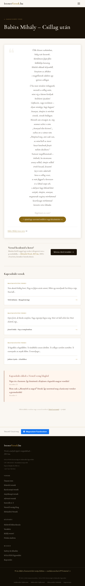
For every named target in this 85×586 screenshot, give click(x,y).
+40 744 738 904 (9, 469)
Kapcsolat (8, 560)
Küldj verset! (9, 533)
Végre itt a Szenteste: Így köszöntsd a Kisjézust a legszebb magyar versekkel (39, 381)
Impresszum (67, 582)
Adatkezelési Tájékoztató (21, 582)
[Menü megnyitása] (79, 3)
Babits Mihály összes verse (16, 231)
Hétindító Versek (11, 512)
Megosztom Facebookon (36, 432)
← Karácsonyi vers (13, 19)
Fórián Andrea (10, 538)
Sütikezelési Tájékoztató (38, 582)
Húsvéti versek (10, 485)
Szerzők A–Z (9, 503)
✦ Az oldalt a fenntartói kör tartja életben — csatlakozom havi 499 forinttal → (42, 571)
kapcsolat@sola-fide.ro (11, 466)
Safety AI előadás (11, 551)
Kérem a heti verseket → (64, 252)
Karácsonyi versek (11, 489)
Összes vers (8, 481)
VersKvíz (7, 529)
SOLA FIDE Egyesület (12, 555)
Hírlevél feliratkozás (12, 525)
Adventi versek (10, 498)
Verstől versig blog (11, 507)
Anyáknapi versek (11, 494)
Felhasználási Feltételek (54, 582)
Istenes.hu (13, 3)
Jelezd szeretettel (54, 409)
